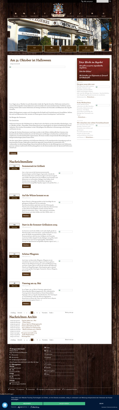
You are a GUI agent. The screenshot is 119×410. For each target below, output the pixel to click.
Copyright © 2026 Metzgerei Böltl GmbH (49, 389)
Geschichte (34, 16)
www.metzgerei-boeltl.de (19, 384)
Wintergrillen (26, 336)
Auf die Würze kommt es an (35, 195)
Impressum (21, 389)
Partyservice (52, 50)
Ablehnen (27, 403)
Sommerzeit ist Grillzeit (33, 165)
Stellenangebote (92, 16)
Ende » (51, 313)
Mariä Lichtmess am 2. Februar (31, 329)
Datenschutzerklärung (112, 407)
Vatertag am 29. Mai (31, 283)
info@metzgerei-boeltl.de (19, 359)
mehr (101, 403)
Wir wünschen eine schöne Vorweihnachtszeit (93, 123)
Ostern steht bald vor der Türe (31, 326)
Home (16, 16)
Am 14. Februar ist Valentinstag (31, 327)
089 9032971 (87, 1)
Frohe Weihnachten (28, 334)
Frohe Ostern (26, 322)
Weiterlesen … (91, 97)
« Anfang (13, 313)
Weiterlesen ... (26, 186)
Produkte (70, 16)
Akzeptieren (64, 403)
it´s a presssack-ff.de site (70, 389)
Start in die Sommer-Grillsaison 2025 (39, 224)
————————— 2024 (29, 331)
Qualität (45, 16)
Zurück (14, 153)
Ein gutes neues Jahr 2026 (85, 84)
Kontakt (80, 16)
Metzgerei (86, 50)
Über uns (24, 16)
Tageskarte (34, 50)
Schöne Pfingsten (30, 253)
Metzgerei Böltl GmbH (15, 53)
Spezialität (69, 50)
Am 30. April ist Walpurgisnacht (32, 324)
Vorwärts (44, 313)
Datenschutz (31, 389)
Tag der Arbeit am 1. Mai (29, 320)
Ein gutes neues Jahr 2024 (29, 333)
